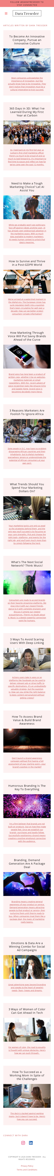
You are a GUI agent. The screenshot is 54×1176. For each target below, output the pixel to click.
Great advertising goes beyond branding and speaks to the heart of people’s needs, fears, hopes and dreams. (27, 987)
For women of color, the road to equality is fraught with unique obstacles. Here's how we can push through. (27, 1050)
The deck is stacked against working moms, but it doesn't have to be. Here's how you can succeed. (27, 1116)
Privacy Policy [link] (27, 1166)
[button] (6, 13)
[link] (26, 13)
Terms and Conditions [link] (27, 1169)
